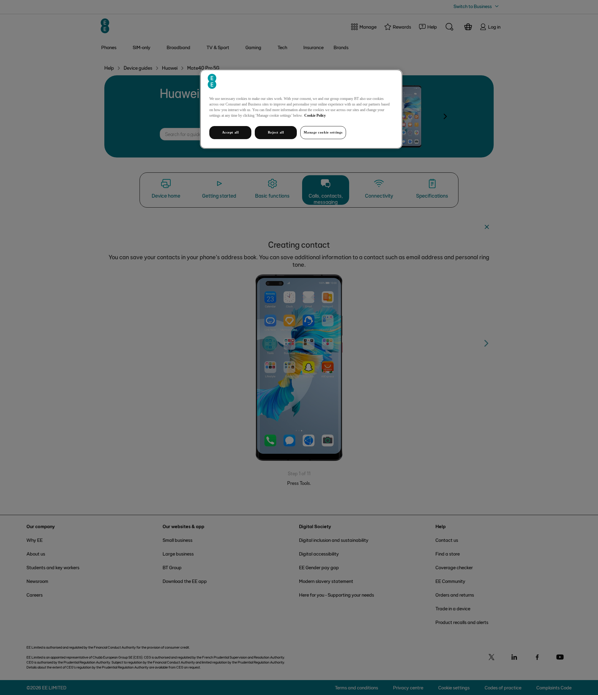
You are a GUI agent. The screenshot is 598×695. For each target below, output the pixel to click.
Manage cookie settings (323, 132)
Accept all (230, 132)
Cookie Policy (315, 115)
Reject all (276, 132)
